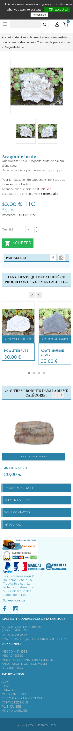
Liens (6, 686)
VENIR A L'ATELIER (14, 710)
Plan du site (11, 706)
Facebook (5, 609)
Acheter (17, 243)
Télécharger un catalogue (23, 698)
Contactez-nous (15, 702)
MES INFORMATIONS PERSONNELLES (27, 659)
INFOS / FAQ (12, 524)
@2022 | (22, 725)
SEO (53, 725)
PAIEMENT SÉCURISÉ (18, 500)
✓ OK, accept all (57, 9)
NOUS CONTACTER (17, 512)
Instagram (61, 257)
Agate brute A (15, 468)
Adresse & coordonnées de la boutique (33, 618)
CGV (5, 682)
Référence (9, 215)
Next (61, 395)
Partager (53, 257)
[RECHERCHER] (44, 24)
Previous (54, 395)
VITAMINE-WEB (38, 725)
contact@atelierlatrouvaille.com (39, 639)
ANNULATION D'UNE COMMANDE (25, 663)
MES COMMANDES (14, 651)
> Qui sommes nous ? (18, 576)
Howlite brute (16, 350)
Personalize (39, 14)
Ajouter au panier (18, 339)
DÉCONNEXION (12, 668)
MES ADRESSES (12, 655)
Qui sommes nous (15, 694)
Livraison (9, 690)
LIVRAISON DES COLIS (19, 487)
